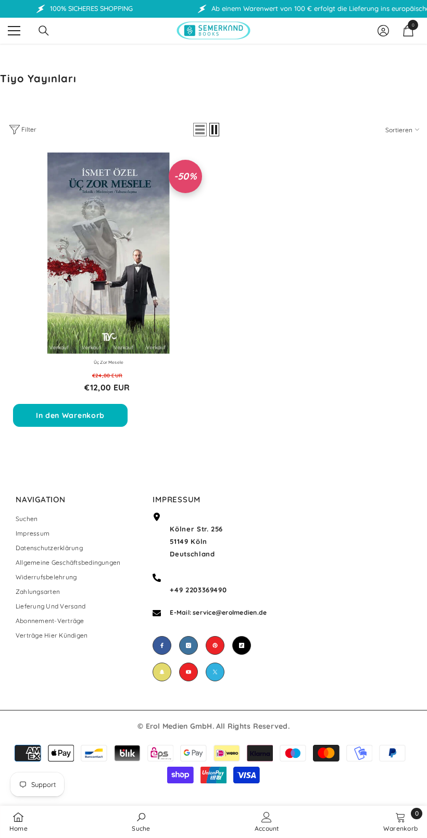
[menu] (14, 30)
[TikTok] (241, 645)
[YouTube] (188, 672)
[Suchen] (43, 30)
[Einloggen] (383, 30)
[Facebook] (162, 645)
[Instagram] (188, 645)
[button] (200, 129)
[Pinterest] (215, 645)
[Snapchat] (162, 672)
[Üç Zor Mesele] (108, 253)
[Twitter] (215, 672)
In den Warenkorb (70, 415)
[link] (141, 821)
